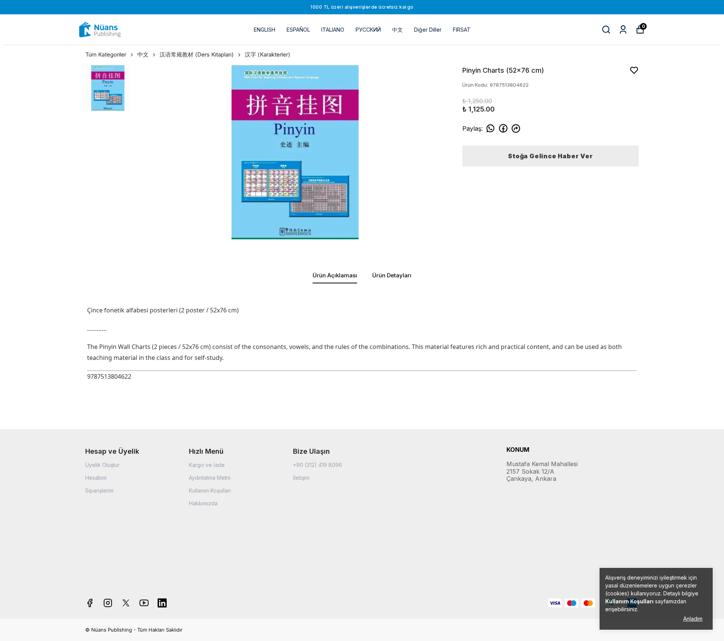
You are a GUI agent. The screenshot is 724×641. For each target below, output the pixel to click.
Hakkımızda (203, 503)
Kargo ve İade (207, 465)
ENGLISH (264, 29)
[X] (125, 602)
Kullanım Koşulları (210, 490)
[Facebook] (89, 602)
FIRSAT (462, 29)
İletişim (301, 477)
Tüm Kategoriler (105, 54)
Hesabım (96, 477)
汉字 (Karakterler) (267, 54)
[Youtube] (144, 602)
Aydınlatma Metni (209, 477)
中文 (397, 29)
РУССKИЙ (368, 29)
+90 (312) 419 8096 (317, 465)
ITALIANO (332, 29)
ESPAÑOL (298, 29)
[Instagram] (107, 602)
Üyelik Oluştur (102, 465)
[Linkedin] (162, 602)
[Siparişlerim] (623, 29)
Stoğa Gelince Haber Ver (550, 156)
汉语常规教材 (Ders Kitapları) (197, 54)
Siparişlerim (99, 490)
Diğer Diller (428, 29)
